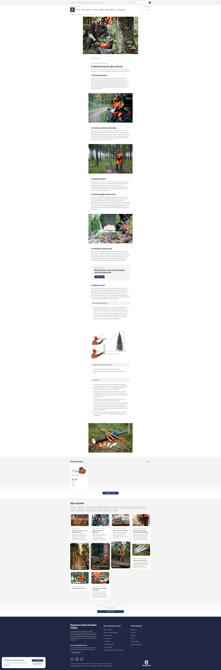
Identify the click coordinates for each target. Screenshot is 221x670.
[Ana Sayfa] (72, 9)
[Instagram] (77, 659)
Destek (144, 6)
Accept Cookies (37, 660)
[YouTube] (81, 659)
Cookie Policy (6, 665)
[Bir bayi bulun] (146, 9)
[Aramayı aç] (143, 9)
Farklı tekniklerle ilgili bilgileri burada (115, 205)
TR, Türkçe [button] (79, 6)
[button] (78, 9)
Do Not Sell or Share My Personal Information (37, 664)
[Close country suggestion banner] (219, 2)
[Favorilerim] (149, 9)
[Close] (44, 658)
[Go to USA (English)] (150, 3)
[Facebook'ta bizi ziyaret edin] (72, 659)
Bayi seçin (149, 6)
